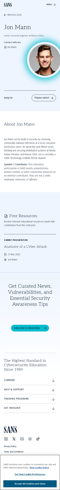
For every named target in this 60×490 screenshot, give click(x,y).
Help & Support (14, 389)
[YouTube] (22, 439)
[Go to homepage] (8, 5)
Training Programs (16, 398)
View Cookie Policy (39, 467)
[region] (30, 472)
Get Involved (12, 408)
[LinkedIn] (6, 439)
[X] (14, 439)
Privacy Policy (10, 446)
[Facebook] (30, 439)
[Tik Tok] (38, 439)
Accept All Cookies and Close (30, 483)
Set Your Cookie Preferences (30, 474)
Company (9, 380)
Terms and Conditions (14, 452)
